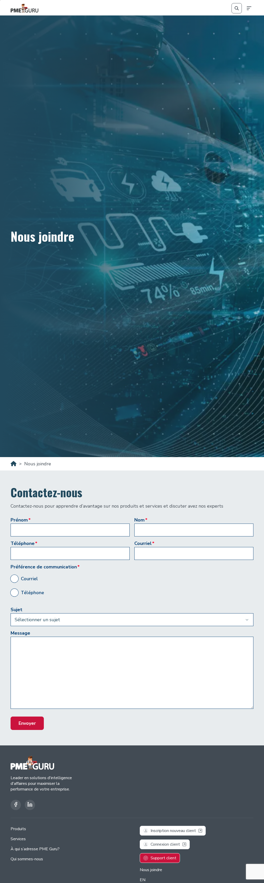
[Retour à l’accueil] (24, 8)
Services (18, 839)
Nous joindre (151, 870)
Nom (140, 520)
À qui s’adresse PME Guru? (35, 849)
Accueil (13, 463)
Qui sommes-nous (27, 859)
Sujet (16, 609)
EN (142, 880)
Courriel (144, 543)
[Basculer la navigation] (248, 8)
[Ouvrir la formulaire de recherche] (237, 8)
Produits (18, 829)
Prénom (21, 520)
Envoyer (27, 723)
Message (20, 633)
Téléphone (24, 543)
